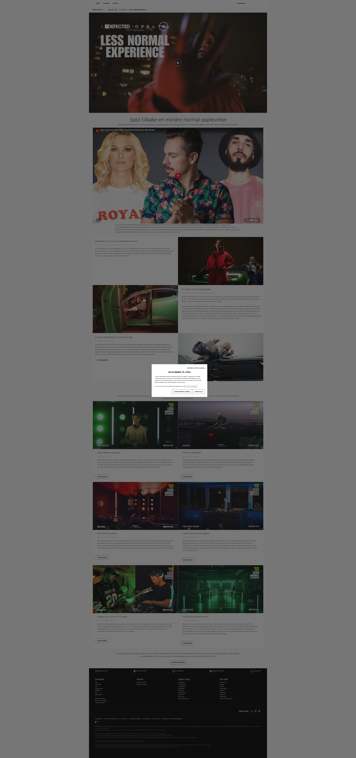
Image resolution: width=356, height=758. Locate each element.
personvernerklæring (191, 386)
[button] (196, 368)
